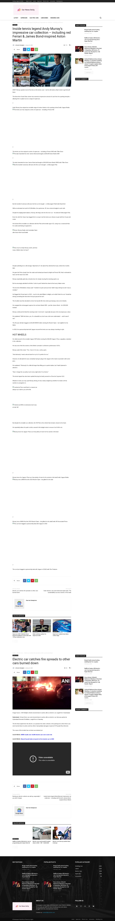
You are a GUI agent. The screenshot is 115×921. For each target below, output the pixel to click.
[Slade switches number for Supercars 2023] (42, 625)
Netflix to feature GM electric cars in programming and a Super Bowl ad (92, 39)
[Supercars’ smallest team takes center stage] (62, 625)
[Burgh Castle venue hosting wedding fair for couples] (79, 32)
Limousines (91, 919)
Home (14, 22)
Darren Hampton (20, 45)
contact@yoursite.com (49, 912)
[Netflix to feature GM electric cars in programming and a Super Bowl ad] (79, 40)
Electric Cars (85, 919)
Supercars (19, 22)
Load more (88, 72)
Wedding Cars (99, 919)
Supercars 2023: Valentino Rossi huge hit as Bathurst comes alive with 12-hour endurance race (22, 635)
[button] (100, 18)
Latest (72, 919)
